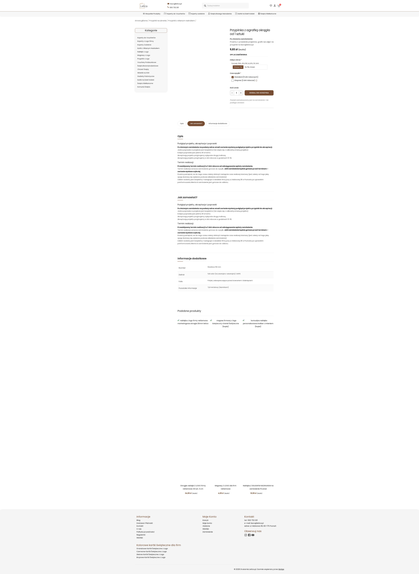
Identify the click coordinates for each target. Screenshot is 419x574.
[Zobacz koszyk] (278, 5)
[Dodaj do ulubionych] (199, 493)
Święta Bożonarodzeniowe (147, 66)
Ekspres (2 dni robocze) (244, 80)
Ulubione (206, 526)
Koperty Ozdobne (144, 45)
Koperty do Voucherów (176, 14)
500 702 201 (174, 7)
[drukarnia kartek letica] (143, 6)
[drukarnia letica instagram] (245, 535)
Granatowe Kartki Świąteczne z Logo (152, 548)
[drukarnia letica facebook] (249, 535)
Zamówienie (208, 532)
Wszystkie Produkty (152, 14)
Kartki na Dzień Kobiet (246, 14)
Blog (138, 520)
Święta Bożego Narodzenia (221, 14)
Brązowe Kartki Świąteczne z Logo (151, 557)
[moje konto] (275, 6)
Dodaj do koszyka (259, 93)
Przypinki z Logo (143, 59)
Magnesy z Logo (143, 55)
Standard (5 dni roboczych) (246, 77)
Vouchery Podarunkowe (146, 62)
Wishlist (140, 538)
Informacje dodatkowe (218, 123)
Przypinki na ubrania (157, 20)
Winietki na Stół (143, 73)
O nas (139, 529)
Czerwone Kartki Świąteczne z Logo (152, 551)
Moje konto (207, 523)
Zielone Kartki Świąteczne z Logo (150, 554)
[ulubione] (271, 6)
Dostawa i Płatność (145, 523)
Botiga (281, 569)
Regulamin (141, 535)
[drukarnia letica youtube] (253, 535)
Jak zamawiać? (196, 123)
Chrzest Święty (143, 69)
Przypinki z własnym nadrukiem (181, 20)
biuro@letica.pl (176, 4)
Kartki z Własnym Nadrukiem (148, 48)
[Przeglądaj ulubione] (264, 493)
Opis (182, 123)
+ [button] (241, 92)
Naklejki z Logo (143, 52)
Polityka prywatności (145, 532)
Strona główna (141, 20)
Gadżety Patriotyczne (145, 76)
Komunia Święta (143, 87)
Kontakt (140, 526)
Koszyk (205, 520)
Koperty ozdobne (198, 14)
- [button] (232, 92)
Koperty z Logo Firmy (145, 41)
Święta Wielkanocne (268, 14)
